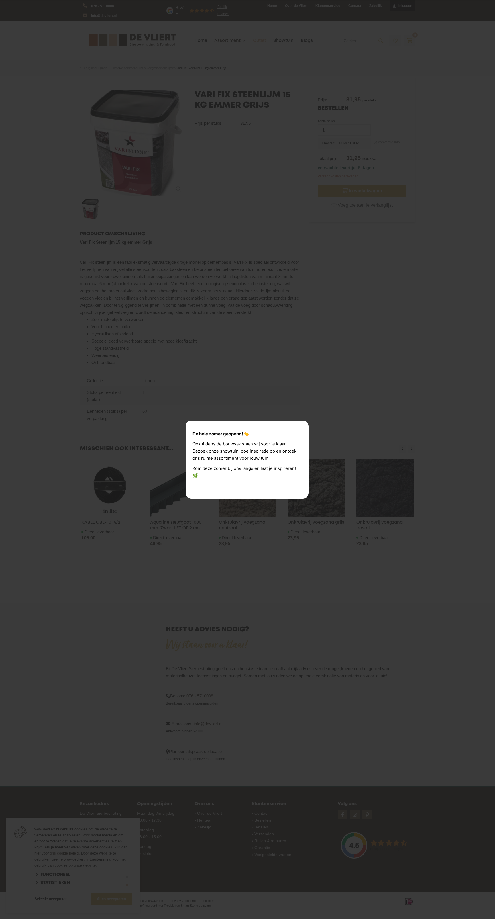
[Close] (302, 427)
